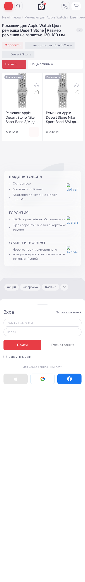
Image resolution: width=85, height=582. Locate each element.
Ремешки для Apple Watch (45, 17)
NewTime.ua (11, 17)
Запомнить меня (20, 356)
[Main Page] (42, 5)
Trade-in (50, 287)
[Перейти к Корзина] (76, 6)
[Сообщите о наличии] (34, 132)
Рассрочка (30, 287)
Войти (22, 345)
